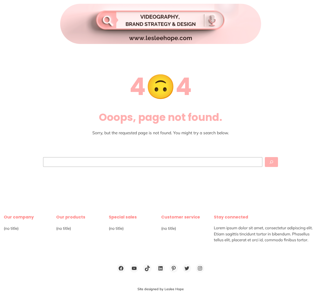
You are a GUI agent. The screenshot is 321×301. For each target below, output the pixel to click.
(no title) (11, 228)
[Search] (271, 162)
